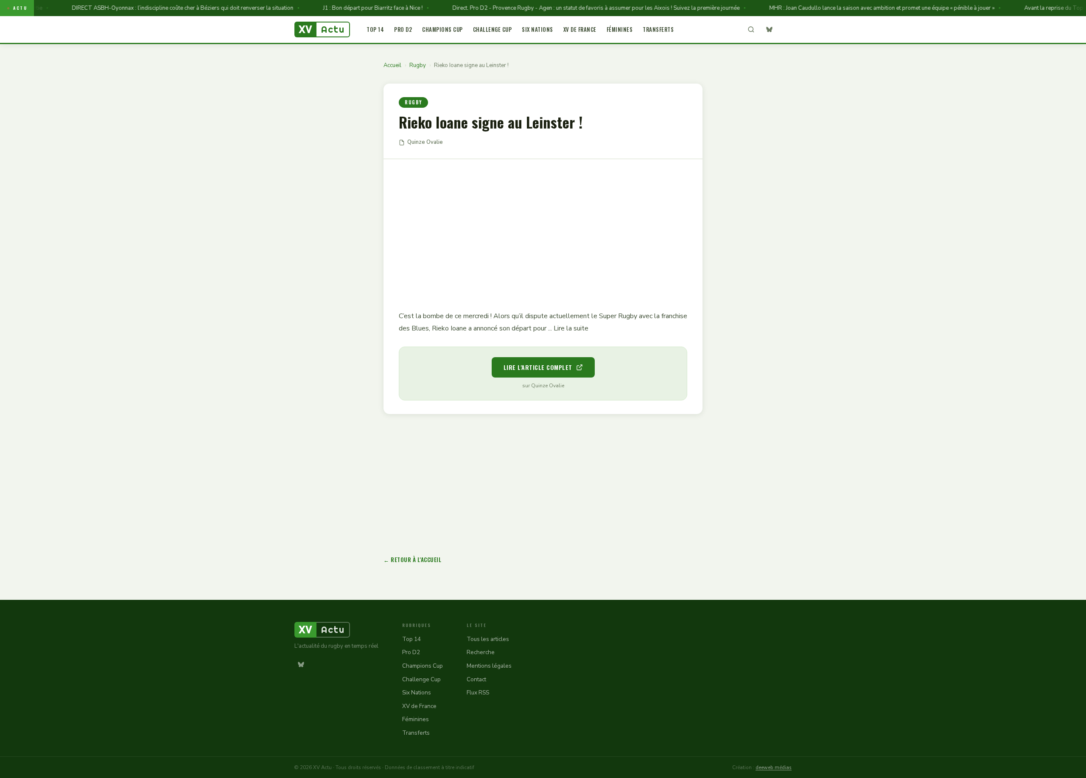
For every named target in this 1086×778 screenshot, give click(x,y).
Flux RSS (478, 692)
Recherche (481, 652)
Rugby (417, 65)
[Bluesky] (769, 29)
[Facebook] (785, 29)
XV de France (579, 29)
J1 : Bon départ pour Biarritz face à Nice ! (356, 8)
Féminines (620, 29)
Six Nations (537, 29)
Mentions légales (489, 666)
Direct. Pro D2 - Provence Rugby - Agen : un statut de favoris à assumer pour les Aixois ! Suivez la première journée (579, 8)
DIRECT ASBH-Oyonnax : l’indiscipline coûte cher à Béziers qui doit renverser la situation (166, 8)
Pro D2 (403, 29)
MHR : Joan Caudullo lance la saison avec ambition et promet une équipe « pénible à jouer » (865, 8)
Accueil (392, 65)
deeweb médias (774, 767)
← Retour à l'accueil (412, 559)
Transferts (658, 29)
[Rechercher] (751, 29)
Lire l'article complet (538, 367)
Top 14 (375, 29)
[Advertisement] (543, 228)
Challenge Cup (492, 29)
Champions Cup (442, 29)
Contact (476, 679)
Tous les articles (488, 639)
